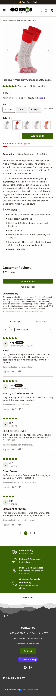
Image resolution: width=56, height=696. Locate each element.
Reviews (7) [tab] (15, 322)
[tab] (8, 154)
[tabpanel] (28, 205)
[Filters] (12, 329)
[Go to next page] (35, 533)
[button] (52, 10)
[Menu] (4, 10)
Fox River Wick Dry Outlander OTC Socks (24, 20)
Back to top (28, 597)
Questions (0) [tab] (41, 322)
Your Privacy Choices (30, 689)
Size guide (48, 108)
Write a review (28, 281)
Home (5, 20)
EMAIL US (28, 651)
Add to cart (37, 136)
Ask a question (28, 287)
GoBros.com (13, 689)
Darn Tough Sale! (8, 2)
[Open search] (5, 329)
